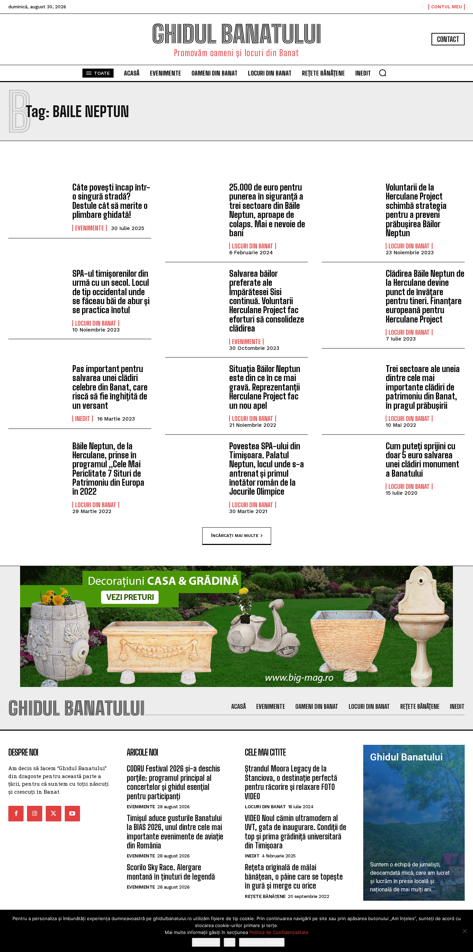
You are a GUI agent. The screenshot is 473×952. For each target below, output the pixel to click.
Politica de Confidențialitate (279, 932)
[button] (382, 72)
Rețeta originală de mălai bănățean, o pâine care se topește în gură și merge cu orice (294, 876)
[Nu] (464, 930)
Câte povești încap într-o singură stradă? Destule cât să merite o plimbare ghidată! (111, 201)
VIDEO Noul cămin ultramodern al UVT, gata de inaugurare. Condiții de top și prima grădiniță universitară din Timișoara (295, 831)
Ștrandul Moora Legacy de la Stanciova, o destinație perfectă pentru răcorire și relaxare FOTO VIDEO (291, 782)
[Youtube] (72, 813)
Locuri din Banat (252, 246)
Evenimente (89, 228)
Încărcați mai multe (235, 535)
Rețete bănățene (265, 896)
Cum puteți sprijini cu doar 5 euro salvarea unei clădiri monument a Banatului (422, 459)
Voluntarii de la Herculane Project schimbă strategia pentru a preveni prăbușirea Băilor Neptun (416, 210)
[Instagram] (34, 813)
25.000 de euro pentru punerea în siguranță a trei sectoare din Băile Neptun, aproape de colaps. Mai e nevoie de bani (267, 210)
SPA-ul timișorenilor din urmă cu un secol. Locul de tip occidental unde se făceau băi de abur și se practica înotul (111, 291)
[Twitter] (53, 813)
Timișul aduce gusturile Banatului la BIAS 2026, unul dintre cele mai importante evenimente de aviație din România (175, 831)
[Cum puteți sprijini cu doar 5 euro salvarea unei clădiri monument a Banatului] (350, 464)
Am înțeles (206, 942)
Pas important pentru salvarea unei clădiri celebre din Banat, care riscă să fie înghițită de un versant (110, 387)
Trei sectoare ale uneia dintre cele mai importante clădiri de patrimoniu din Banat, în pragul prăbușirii (423, 387)
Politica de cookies (262, 942)
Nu (229, 942)
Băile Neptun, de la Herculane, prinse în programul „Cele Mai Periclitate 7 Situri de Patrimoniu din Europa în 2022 (108, 469)
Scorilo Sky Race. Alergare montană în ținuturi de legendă (171, 872)
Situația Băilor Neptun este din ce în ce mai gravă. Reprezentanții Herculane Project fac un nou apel (264, 387)
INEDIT (82, 418)
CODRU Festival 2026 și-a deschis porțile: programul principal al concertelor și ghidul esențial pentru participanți (173, 782)
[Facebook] (16, 813)
